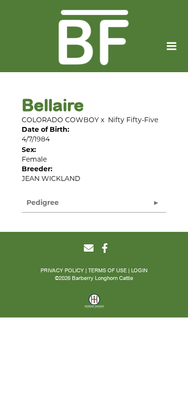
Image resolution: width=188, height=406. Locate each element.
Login (139, 270)
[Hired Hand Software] (94, 304)
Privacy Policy (62, 270)
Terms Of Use (107, 270)
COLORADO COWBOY (60, 119)
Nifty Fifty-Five (133, 119)
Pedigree (43, 202)
